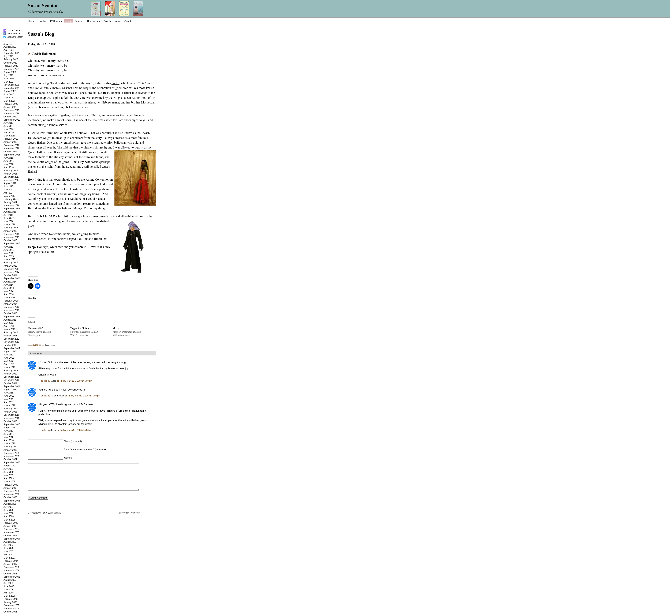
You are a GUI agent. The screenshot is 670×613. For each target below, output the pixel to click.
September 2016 (11, 208)
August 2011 (9, 389)
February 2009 (10, 485)
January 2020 (10, 107)
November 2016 (11, 205)
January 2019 (10, 142)
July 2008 (8, 507)
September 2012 (11, 348)
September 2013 (11, 316)
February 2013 (10, 332)
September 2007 (11, 538)
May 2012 (8, 361)
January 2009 (10, 488)
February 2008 (10, 523)
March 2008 (9, 519)
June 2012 (8, 357)
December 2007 (11, 529)
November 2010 (11, 418)
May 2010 (8, 437)
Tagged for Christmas (80, 328)
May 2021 (8, 81)
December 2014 (11, 269)
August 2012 (9, 351)
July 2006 (8, 583)
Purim (115, 83)
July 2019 (8, 123)
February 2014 (10, 300)
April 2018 (8, 167)
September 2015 (11, 243)
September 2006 (11, 576)
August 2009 (9, 465)
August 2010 (9, 427)
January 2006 (10, 602)
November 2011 (11, 380)
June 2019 (8, 126)
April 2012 (8, 364)
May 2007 (8, 551)
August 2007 (9, 542)
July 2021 (8, 75)
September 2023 (11, 53)
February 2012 (10, 370)
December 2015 (11, 234)
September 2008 (11, 500)
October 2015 (10, 240)
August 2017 (9, 183)
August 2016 (9, 211)
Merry (116, 328)
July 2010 (8, 430)
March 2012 (9, 367)
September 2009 (11, 462)
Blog (68, 21)
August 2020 (9, 91)
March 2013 (9, 329)
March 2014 (9, 297)
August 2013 (9, 319)
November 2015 (11, 237)
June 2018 (8, 161)
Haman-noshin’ (35, 328)
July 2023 (8, 56)
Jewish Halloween (44, 53)
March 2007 (9, 557)
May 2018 (8, 164)
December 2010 (11, 415)
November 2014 (11, 272)
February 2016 (10, 227)
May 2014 (8, 291)
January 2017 (10, 202)
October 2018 (10, 151)
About (127, 21)
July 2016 (8, 215)
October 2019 (10, 116)
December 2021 (11, 69)
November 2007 (11, 532)
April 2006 (8, 592)
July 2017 (8, 186)
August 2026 (9, 47)
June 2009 (8, 472)
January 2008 (10, 526)
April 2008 (8, 516)
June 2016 (8, 218)
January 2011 (10, 411)
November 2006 (11, 570)
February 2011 (10, 408)
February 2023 (10, 59)
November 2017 (11, 180)
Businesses (93, 21)
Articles (79, 21)
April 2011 (8, 402)
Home (31, 21)
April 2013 (8, 326)
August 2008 (9, 504)
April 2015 (8, 256)
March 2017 (9, 196)
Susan (53, 381)
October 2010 (10, 421)
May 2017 (8, 189)
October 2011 (10, 383)
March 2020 (9, 100)
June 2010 (8, 434)
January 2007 (10, 564)
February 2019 (10, 139)
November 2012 (11, 342)
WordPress (135, 512)
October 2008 (10, 497)
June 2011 (8, 396)
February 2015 (10, 262)
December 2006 (11, 567)
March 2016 (9, 224)
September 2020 (11, 88)
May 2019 (8, 129)
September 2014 (11, 278)
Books (42, 21)
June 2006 (8, 586)
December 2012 (11, 338)
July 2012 (8, 354)
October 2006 (10, 573)
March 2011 (9, 405)
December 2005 (11, 605)
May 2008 (8, 513)
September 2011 (11, 386)
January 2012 (10, 373)
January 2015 (10, 266)
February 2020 (10, 104)
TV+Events (56, 21)
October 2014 (10, 275)
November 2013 (11, 310)
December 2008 (11, 491)
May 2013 (8, 323)
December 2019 (11, 110)
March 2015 (9, 259)
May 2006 (8, 589)
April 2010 (8, 440)
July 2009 (8, 469)
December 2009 (11, 453)
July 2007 (8, 545)
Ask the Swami (112, 21)
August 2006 (9, 580)
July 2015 (8, 247)
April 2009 (8, 478)
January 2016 (10, 231)
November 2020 (11, 85)
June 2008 (8, 510)
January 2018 (10, 173)
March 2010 (9, 443)
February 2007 (10, 561)
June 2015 (8, 250)
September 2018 (11, 154)
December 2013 (11, 307)
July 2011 (8, 392)
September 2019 (11, 119)
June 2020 (8, 94)
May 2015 (8, 253)
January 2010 (10, 450)
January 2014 (10, 304)
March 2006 (9, 596)
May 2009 (8, 475)
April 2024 (8, 50)
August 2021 (9, 72)
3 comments (50, 345)
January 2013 (10, 335)
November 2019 (11, 113)
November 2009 (11, 456)
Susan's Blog (41, 33)
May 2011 (8, 399)
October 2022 (10, 62)
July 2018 (8, 158)
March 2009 (9, 481)
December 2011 (11, 377)
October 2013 (10, 313)
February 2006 (10, 599)
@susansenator (14, 37)
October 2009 (10, 459)
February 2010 (10, 446)
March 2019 (9, 135)
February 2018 (10, 170)
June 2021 (8, 78)
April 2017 (8, 192)
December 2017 (11, 177)
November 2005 (11, 608)
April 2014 (8, 294)
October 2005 (10, 611)
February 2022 (10, 66)
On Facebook (13, 33)
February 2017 (10, 199)
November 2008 (11, 494)
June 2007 (8, 548)
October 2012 (10, 345)
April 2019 (8, 132)
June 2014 (8, 288)
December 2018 (11, 145)
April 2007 (8, 554)
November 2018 (11, 148)
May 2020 (8, 97)
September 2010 (11, 424)
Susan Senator (57, 396)
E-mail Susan (13, 30)
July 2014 (8, 285)
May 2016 (8, 221)
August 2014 (9, 281)
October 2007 (10, 535)
